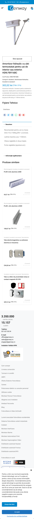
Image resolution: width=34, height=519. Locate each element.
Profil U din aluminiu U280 (12, 172)
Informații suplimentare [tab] (14, 156)
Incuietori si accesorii (8, 82)
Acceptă (17, 512)
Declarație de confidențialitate (17, 516)
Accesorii (11, 80)
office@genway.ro (7, 337)
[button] (31, 470)
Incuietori (14, 169)
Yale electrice (25, 237)
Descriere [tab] (9, 124)
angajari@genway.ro (8, 342)
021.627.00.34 (6, 331)
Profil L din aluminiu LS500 (13, 206)
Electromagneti (8, 169)
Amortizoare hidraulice (21, 80)
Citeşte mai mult (9, 504)
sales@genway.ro (7, 339)
